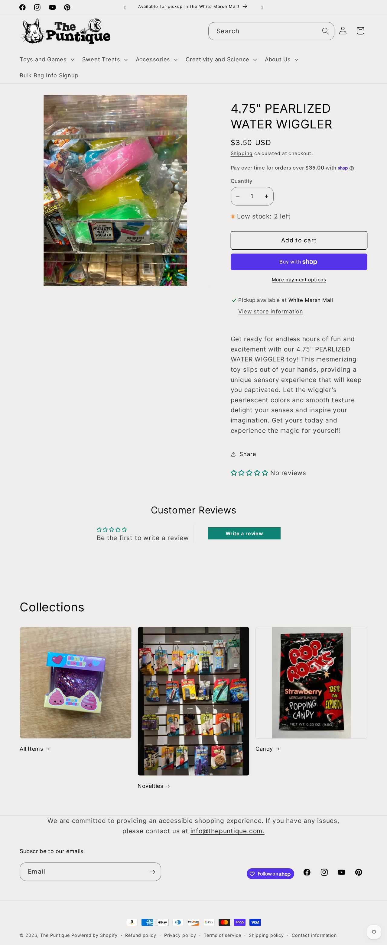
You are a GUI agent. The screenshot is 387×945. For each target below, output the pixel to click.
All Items (31, 749)
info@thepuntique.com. (227, 831)
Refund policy (140, 935)
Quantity (241, 181)
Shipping (242, 154)
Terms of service (222, 935)
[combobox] (271, 31)
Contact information (314, 935)
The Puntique (55, 935)
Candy (264, 749)
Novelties (150, 786)
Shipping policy (266, 935)
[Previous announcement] (125, 7)
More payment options (299, 280)
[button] (46, 59)
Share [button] (247, 454)
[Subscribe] (152, 872)
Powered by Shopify (94, 935)
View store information (270, 311)
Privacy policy (180, 935)
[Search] (325, 31)
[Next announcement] (262, 7)
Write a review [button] (244, 533)
